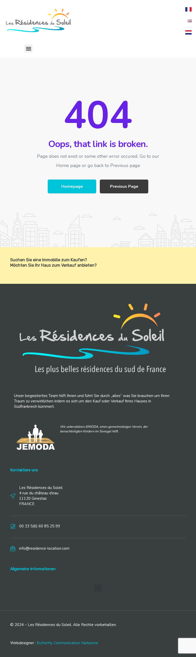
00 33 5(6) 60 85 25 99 (39, 526)
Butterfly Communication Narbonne (67, 642)
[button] (28, 48)
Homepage (72, 186)
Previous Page (124, 186)
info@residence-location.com (44, 548)
